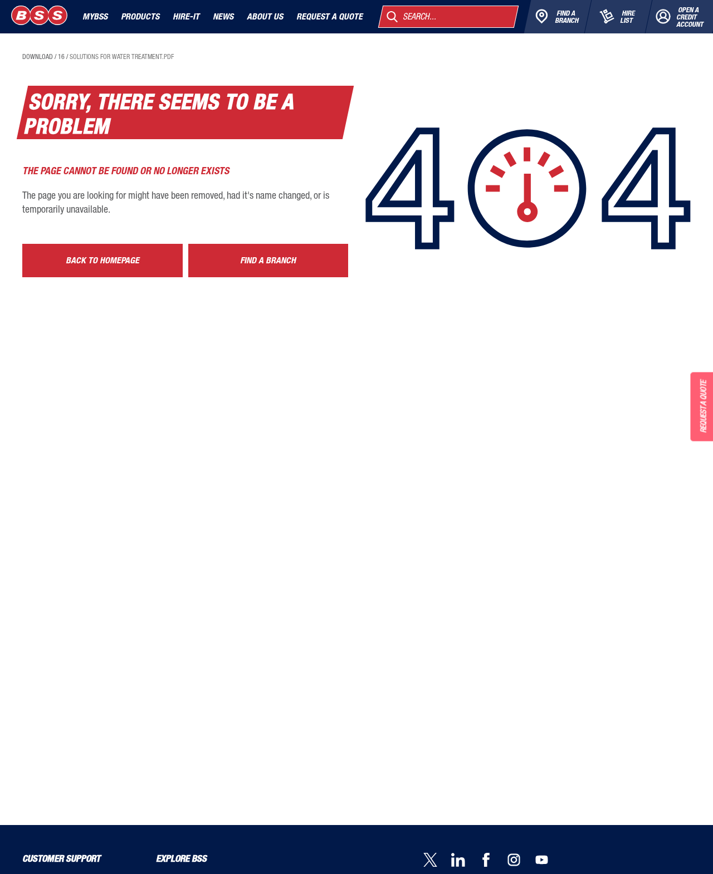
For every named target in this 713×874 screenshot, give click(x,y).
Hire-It (186, 16)
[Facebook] (493, 861)
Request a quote (329, 16)
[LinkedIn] (465, 861)
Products (140, 16)
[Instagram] (521, 861)
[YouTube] (549, 861)
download (37, 57)
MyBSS (95, 16)
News (223, 16)
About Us (265, 16)
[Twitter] (437, 861)
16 (61, 57)
